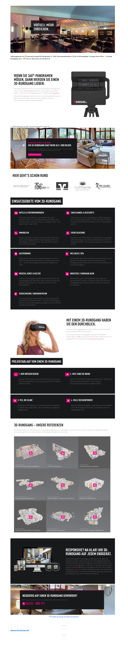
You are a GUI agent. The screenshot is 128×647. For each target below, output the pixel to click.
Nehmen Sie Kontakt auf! (19, 630)
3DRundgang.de (17, 126)
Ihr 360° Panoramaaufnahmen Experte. (36, 126)
